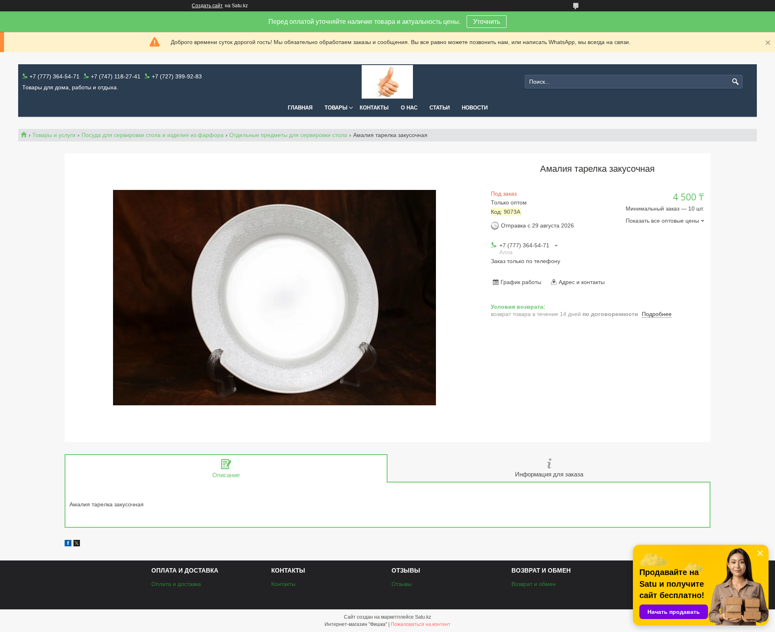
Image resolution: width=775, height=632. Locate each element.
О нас (409, 108)
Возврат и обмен (533, 584)
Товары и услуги (53, 135)
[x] (76, 544)
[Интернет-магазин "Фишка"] (387, 82)
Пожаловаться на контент (420, 624)
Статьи (439, 108)
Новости (475, 108)
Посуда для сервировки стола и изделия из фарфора (153, 135)
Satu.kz (423, 617)
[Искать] (735, 82)
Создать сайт (207, 5)
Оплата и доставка (176, 584)
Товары (336, 108)
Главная (300, 108)
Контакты (374, 108)
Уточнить (486, 21)
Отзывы (402, 584)
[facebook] (68, 544)
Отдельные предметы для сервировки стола (288, 135)
